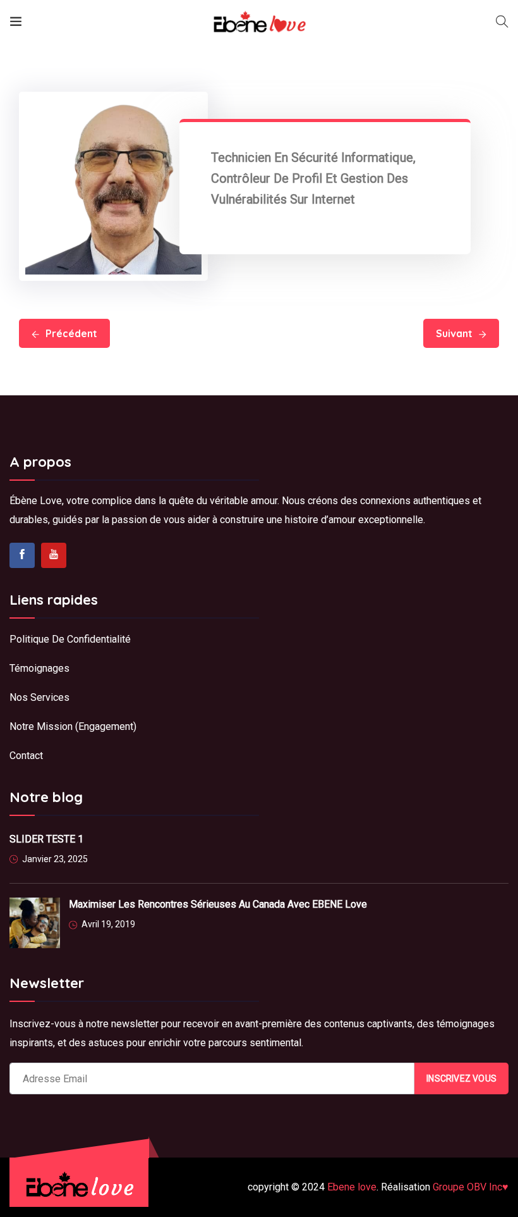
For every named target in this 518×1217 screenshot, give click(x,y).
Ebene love (351, 1187)
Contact (26, 756)
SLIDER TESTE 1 (46, 839)
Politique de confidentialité (71, 639)
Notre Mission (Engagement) (72, 726)
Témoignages (39, 668)
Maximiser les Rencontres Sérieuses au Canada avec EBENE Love (218, 904)
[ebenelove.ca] (259, 22)
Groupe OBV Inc (471, 1187)
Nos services (39, 697)
